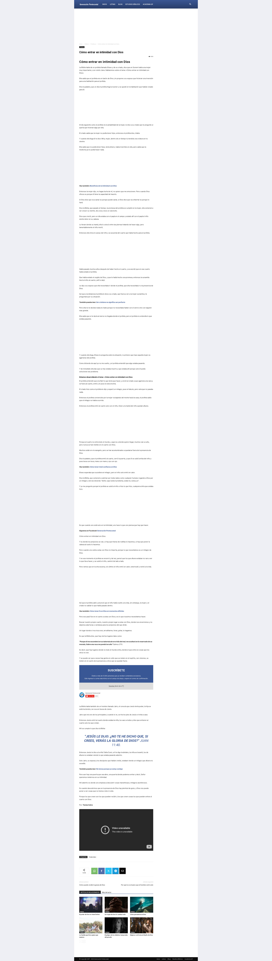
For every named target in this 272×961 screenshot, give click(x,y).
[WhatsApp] (94, 871)
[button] (190, 4)
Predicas (93, 44)
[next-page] (84, 941)
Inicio (104, 4)
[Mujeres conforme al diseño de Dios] (141, 925)
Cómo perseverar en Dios (138, 914)
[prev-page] (80, 941)
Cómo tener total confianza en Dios (103, 467)
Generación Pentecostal (106, 531)
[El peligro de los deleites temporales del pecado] (116, 925)
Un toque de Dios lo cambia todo (115, 914)
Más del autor (106, 892)
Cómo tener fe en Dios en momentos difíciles (107, 611)
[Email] (122, 871)
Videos (86, 44)
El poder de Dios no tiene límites (89, 914)
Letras (112, 4)
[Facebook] (101, 871)
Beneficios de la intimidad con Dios (103, 186)
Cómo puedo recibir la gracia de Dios (92, 885)
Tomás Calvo (92, 857)
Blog (120, 4)
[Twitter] (108, 871)
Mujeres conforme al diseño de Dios (141, 935)
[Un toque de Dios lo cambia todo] (116, 905)
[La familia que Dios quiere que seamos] (90, 925)
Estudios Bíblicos (132, 4)
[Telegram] (115, 871)
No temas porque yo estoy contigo (109, 769)
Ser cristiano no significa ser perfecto (110, 302)
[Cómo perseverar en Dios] (141, 905)
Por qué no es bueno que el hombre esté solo (137, 885)
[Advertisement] (136, 26)
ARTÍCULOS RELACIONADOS (90, 892)
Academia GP (148, 4)
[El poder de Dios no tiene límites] (90, 905)
